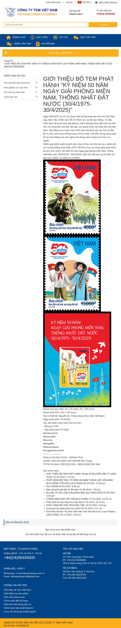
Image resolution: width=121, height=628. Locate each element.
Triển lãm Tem (22, 43)
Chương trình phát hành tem (17, 83)
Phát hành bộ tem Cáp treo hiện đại (64, 502)
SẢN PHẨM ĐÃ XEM (17, 522)
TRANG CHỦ (18, 37)
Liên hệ (69, 2)
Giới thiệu (42, 37)
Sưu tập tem (87, 37)
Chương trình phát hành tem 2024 (63, 508)
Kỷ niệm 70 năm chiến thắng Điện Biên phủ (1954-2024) (74, 492)
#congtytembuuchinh (53, 450)
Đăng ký (113, 2)
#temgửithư (49, 443)
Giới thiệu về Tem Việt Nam (17, 590)
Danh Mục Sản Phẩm (61, 53)
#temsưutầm (49, 436)
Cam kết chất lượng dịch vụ (17, 604)
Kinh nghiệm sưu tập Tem (15, 87)
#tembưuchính (50, 433)
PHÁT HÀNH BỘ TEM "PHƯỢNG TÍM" (65, 505)
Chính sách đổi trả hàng (16, 600)
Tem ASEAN (52, 486)
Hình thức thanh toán (14, 597)
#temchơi (47, 440)
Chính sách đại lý (53, 2)
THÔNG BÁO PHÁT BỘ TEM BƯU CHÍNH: (67, 499)
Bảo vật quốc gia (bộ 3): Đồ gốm (62, 489)
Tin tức (63, 37)
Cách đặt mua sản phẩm (16, 593)
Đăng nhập (104, 2)
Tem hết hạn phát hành (14, 92)
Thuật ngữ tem (10, 97)
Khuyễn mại (48, 43)
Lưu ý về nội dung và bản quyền (20, 611)
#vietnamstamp (50, 447)
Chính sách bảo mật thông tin (18, 608)
